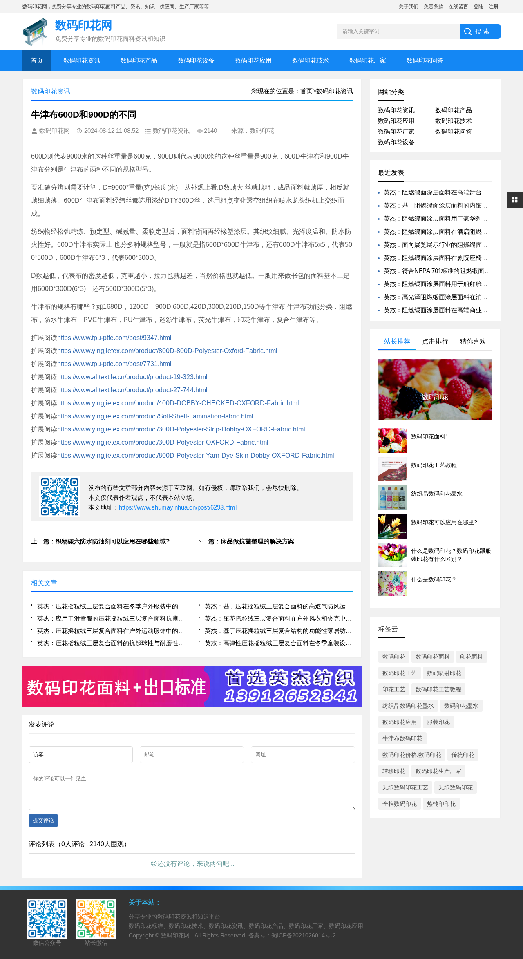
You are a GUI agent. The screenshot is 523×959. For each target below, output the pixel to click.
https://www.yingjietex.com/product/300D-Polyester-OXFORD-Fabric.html (162, 442)
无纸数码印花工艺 (405, 787)
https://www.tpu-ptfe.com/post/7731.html (114, 363)
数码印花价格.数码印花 (411, 754)
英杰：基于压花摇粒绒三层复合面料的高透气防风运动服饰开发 (279, 606)
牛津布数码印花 (402, 738)
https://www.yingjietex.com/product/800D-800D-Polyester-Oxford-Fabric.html (167, 350)
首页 (37, 60)
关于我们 (408, 6)
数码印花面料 (433, 656)
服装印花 (438, 722)
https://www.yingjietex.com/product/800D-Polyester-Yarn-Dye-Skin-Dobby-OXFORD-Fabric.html (195, 455)
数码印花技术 (310, 60)
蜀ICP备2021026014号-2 (303, 935)
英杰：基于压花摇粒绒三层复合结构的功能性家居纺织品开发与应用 (279, 630)
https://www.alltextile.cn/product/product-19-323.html (132, 376)
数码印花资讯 (81, 60)
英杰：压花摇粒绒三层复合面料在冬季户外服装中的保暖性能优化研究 (111, 606)
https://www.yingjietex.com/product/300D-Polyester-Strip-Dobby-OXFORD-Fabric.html (181, 429)
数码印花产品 (139, 60)
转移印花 (393, 771)
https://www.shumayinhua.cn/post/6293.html (178, 507)
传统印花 (462, 754)
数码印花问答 (425, 60)
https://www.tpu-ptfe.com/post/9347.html (114, 337)
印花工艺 (393, 689)
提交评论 (43, 820)
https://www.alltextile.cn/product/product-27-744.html (132, 390)
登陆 (478, 6)
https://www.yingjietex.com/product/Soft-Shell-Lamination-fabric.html (155, 416)
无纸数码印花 (455, 787)
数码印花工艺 (399, 673)
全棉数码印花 (399, 803)
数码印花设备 (196, 60)
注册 (493, 6)
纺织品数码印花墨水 (408, 705)
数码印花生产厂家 (438, 771)
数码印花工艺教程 (438, 689)
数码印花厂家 (367, 60)
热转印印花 (441, 803)
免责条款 (433, 6)
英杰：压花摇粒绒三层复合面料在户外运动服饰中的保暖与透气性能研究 (111, 630)
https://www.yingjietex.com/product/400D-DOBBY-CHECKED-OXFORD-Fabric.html (178, 403)
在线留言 (458, 6)
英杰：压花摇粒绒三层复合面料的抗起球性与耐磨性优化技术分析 (111, 642)
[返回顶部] (514, 854)
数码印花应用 (253, 60)
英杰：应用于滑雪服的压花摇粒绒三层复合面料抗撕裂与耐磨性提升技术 (111, 618)
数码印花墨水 (461, 705)
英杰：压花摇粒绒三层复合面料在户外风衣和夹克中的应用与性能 (279, 618)
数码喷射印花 (444, 673)
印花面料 (471, 656)
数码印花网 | (177, 935)
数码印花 (393, 656)
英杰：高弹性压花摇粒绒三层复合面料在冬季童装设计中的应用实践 (279, 642)
